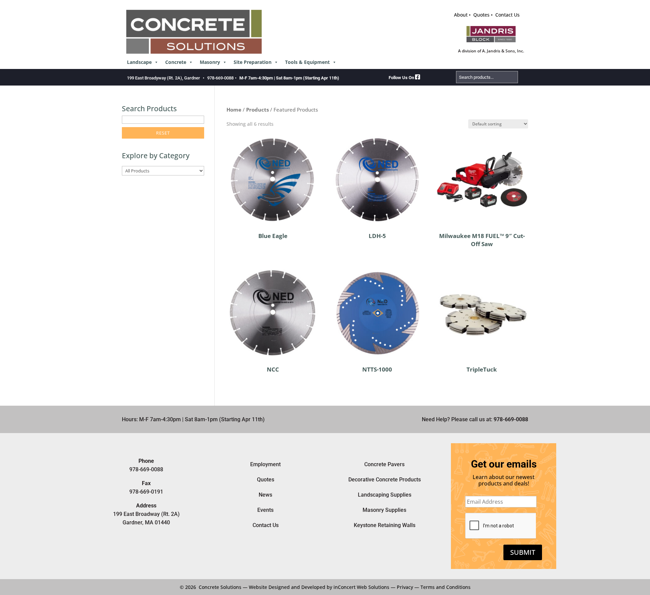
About (461, 14)
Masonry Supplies (384, 510)
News (265, 495)
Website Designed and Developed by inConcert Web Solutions (319, 587)
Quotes (481, 14)
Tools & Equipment (307, 62)
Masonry (210, 62)
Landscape (139, 62)
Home (233, 109)
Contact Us (507, 14)
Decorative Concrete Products (384, 479)
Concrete (175, 62)
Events (265, 510)
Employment (265, 464)
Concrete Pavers (384, 464)
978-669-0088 (220, 77)
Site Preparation (253, 62)
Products (257, 109)
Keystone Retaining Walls (384, 525)
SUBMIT (522, 552)
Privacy (405, 587)
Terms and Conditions (445, 587)
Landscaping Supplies (384, 495)
